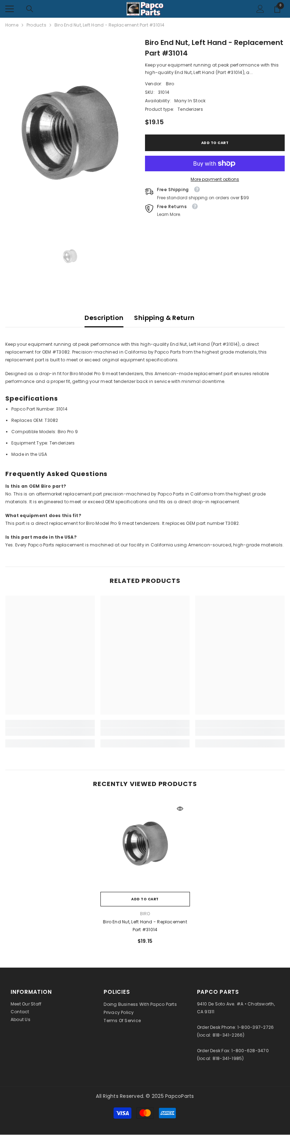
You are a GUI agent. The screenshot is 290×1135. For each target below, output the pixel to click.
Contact (20, 1012)
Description (104, 317)
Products (36, 25)
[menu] (9, 9)
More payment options (215, 179)
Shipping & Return (164, 317)
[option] (69, 132)
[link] (50, 732)
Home (11, 25)
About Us (20, 1019)
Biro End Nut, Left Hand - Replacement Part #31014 (145, 926)
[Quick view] (180, 808)
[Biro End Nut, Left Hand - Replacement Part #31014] (145, 843)
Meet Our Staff (26, 1004)
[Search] (29, 9)
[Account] (260, 9)
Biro (170, 84)
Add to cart (215, 142)
